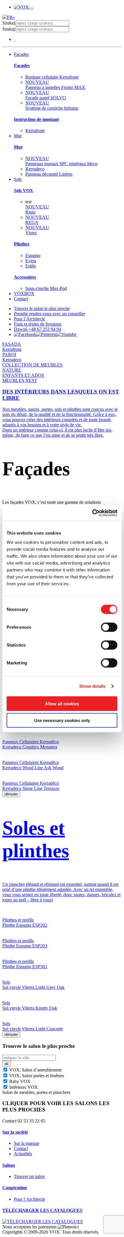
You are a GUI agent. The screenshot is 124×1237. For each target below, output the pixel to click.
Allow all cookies (62, 703)
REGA (37, 220)
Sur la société (15, 1132)
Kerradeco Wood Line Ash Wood (32, 767)
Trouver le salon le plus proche (42, 308)
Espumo (32, 255)
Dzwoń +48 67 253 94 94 (37, 329)
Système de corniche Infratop (51, 105)
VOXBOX (24, 293)
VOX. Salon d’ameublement (34, 1069)
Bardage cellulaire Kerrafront (51, 77)
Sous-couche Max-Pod (46, 288)
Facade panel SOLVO (45, 95)
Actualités (23, 1153)
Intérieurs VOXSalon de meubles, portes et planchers (36, 1090)
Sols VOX (23, 190)
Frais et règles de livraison (37, 324)
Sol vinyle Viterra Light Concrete (32, 1028)
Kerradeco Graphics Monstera (29, 746)
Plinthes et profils (18, 919)
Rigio (37, 209)
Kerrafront (34, 130)
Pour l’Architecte (29, 318)
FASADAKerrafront (11, 347)
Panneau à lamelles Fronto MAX (55, 85)
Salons (8, 1165)
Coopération (14, 1187)
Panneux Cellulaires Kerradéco (30, 741)
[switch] (109, 627)
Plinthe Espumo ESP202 (24, 925)
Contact (21, 298)
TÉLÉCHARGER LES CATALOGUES (42, 1210)
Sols (18, 179)
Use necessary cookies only (62, 720)
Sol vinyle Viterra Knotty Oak (29, 1008)
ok (7, 1064)
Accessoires (25, 277)
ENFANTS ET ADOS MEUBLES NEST (23, 378)
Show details (92, 686)
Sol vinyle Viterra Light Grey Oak (33, 987)
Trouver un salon (29, 1176)
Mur (18, 135)
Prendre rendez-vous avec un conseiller (49, 313)
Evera (30, 260)
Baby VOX (19, 1081)
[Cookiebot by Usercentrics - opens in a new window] (92, 512)
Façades (21, 54)
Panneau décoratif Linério (48, 174)
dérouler (11, 794)
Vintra (37, 230)
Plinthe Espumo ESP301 (24, 966)
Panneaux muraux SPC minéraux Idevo (61, 161)
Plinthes (21, 244)
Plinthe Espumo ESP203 (24, 945)
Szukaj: (9, 22)
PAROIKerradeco (11, 357)
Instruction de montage (36, 119)
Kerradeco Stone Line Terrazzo (30, 788)
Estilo (30, 265)
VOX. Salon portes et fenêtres (36, 1075)
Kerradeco (34, 168)
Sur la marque (26, 1143)
